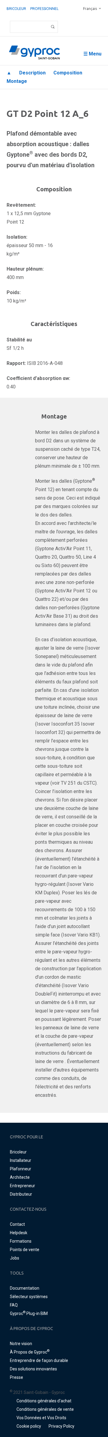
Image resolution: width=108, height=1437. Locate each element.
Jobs (14, 1258)
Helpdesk (18, 1232)
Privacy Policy (61, 1426)
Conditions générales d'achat (43, 1400)
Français (90, 9)
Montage (17, 81)
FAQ (14, 1305)
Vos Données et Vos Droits (41, 1417)
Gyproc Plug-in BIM (29, 1313)
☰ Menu (92, 54)
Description (32, 73)
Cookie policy (28, 1426)
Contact (17, 1224)
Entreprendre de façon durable (39, 1360)
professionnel (44, 9)
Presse (16, 1377)
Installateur (20, 1160)
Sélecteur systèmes (29, 1296)
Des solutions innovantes (33, 1368)
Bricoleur (16, 9)
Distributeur (21, 1194)
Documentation (24, 1288)
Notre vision (21, 1343)
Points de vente (24, 1249)
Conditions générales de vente (45, 1409)
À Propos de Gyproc (30, 1352)
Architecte (20, 1177)
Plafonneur (20, 1168)
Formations (21, 1241)
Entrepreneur (22, 1185)
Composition (67, 73)
